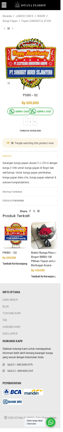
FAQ (5, 320)
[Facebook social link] (30, 211)
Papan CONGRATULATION (36, 21)
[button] (15, 264)
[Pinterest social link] (38, 211)
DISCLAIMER (10, 333)
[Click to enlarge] (9, 83)
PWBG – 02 (10, 252)
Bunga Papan (10, 21)
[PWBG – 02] (16, 235)
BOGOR (41, 16)
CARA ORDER (10, 299)
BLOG (6, 306)
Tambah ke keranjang (30, 130)
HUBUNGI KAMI (11, 327)
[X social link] (34, 211)
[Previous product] (5, 29)
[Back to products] (9, 29)
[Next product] (13, 29)
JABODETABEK (24, 16)
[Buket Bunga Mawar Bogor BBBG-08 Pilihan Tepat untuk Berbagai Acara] (44, 235)
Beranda (7, 16)
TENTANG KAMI (12, 313)
